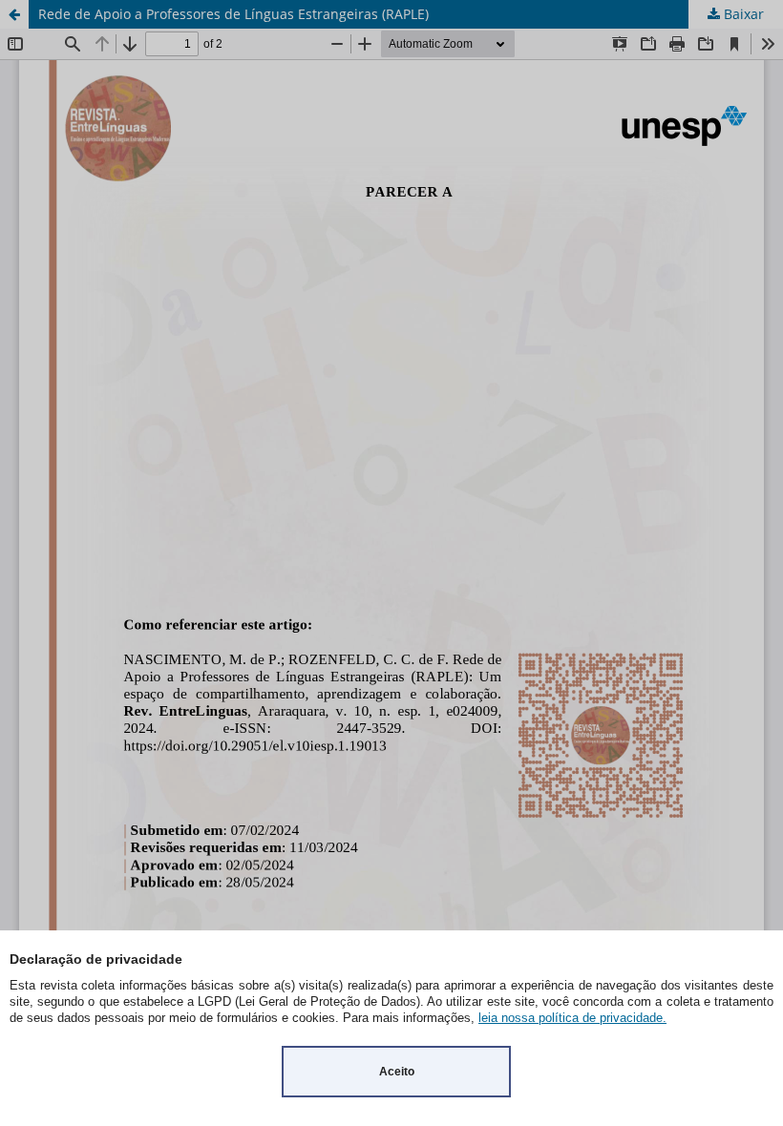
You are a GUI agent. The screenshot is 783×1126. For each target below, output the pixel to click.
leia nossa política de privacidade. (572, 1018)
